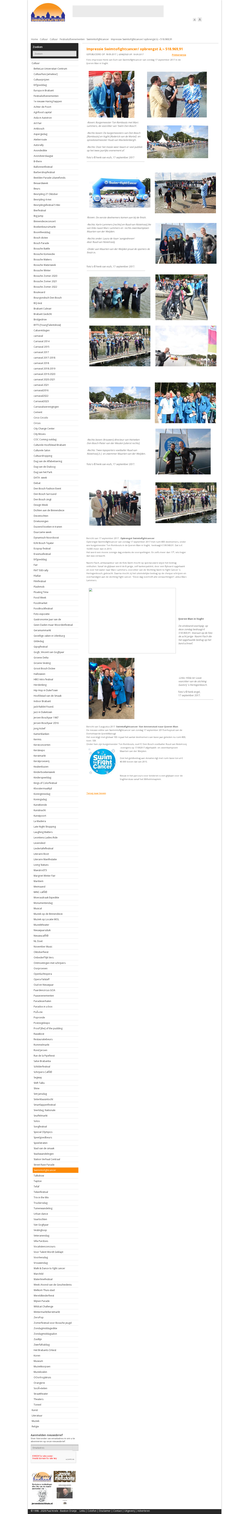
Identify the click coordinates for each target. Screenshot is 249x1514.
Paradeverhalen (42, 1001)
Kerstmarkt (40, 755)
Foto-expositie (42, 614)
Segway (38, 1077)
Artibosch (39, 128)
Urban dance (41, 1213)
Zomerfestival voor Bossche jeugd (53, 1323)
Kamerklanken (41, 734)
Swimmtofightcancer (98, 39)
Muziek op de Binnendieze (48, 914)
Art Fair (38, 123)
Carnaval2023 (41, 401)
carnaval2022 (41, 395)
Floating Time (41, 592)
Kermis (37, 739)
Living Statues (41, 864)
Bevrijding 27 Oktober (46, 194)
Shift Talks (39, 1083)
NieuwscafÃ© (41, 935)
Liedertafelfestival (43, 848)
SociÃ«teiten (40, 1388)
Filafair (37, 575)
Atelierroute (40, 139)
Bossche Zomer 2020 (45, 276)
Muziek (35, 1421)
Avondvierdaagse (43, 156)
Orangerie (39, 1382)
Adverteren (143, 1510)
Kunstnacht (40, 810)
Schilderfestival (42, 1066)
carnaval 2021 (41, 385)
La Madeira (40, 821)
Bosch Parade (41, 243)
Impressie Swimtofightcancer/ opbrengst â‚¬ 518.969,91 (141, 39)
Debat (37, 483)
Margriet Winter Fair (44, 875)
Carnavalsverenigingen (46, 406)
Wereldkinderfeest (44, 1295)
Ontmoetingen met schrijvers (50, 963)
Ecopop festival (42, 548)
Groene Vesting (42, 663)
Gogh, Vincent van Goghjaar (49, 652)
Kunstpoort (40, 815)
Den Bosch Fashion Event (47, 488)
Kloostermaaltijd (43, 788)
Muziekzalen (40, 1372)
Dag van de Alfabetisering (48, 461)
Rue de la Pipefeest (44, 1055)
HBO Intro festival (43, 679)
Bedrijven (124, 29)
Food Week (40, 597)
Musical (38, 908)
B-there (38, 161)
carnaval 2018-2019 (44, 368)
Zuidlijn (38, 1339)
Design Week (41, 505)
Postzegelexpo (42, 1023)
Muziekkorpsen (42, 1366)
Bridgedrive (40, 319)
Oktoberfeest (41, 952)
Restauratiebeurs (43, 1039)
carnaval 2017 (41, 352)
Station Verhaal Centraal (47, 1159)
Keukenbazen (41, 766)
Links (82, 1510)
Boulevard (39, 292)
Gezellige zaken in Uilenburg (49, 635)
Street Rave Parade (44, 1164)
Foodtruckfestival (43, 608)
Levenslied (39, 843)
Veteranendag (41, 1235)
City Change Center (44, 428)
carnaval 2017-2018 (44, 357)
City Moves (40, 434)
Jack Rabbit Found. (44, 706)
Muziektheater (41, 924)
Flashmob (39, 586)
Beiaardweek (41, 183)
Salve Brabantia (42, 1061)
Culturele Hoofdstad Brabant (50, 445)
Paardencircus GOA (44, 990)
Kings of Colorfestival (45, 783)
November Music (43, 946)
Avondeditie (40, 150)
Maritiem (38, 881)
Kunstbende (40, 804)
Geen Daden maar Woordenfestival (53, 625)
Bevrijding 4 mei (42, 199)
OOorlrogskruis (42, 1377)
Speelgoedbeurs (43, 1137)
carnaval (38, 336)
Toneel (37, 1404)
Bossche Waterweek (45, 265)
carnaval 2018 (41, 363)
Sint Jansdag (40, 1093)
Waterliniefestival (43, 1279)
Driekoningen (41, 521)
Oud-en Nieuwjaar (44, 984)
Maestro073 (40, 870)
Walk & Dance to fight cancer (49, 1268)
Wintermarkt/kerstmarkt (47, 1312)
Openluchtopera (43, 974)
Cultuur (107, 29)
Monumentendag (43, 903)
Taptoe (38, 1181)
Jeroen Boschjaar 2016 (46, 723)
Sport (168, 29)
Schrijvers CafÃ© (43, 1072)
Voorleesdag (41, 1257)
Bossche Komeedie (44, 254)
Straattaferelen (189, 29)
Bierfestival (40, 210)
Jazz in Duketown (43, 712)
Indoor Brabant (42, 701)
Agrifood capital (43, 112)
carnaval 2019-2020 (44, 374)
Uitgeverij (129, 1510)
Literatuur (37, 1415)
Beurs (37, 188)
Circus (37, 423)
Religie (35, 1426)
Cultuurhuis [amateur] (46, 74)
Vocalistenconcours (44, 1246)
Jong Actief (39, 728)
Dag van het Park (43, 472)
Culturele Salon (42, 450)
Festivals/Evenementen (72, 39)
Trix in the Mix (41, 1197)
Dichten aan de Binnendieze (49, 510)
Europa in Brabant (44, 90)
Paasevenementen (44, 995)
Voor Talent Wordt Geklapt (48, 1252)
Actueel (36, 29)
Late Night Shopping (45, 826)
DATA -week (40, 477)
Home (34, 39)
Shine (36, 1088)
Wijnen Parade (42, 1301)
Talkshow (39, 1175)
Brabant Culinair (43, 308)
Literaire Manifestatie (45, 859)
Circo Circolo (41, 417)
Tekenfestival (41, 1192)
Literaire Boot (41, 854)
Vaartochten (40, 1219)
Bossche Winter (42, 270)
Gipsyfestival (41, 646)
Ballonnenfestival (43, 166)
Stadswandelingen (44, 1153)
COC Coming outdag (45, 439)
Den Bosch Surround (45, 494)
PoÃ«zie (38, 1012)
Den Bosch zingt (42, 499)
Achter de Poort (42, 106)
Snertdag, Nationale (44, 1110)
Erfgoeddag (40, 85)
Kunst (35, 1410)
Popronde (39, 1017)
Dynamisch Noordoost (46, 537)
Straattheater (41, 1393)
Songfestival (40, 1126)
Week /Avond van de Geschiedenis (53, 1284)
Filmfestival (40, 581)
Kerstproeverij (41, 761)
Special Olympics (43, 1132)
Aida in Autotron (43, 117)
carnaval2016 (41, 390)
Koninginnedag (42, 794)
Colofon (92, 1510)
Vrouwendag (41, 1263)
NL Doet (38, 941)
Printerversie (179, 54)
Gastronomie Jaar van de (47, 619)
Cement (38, 412)
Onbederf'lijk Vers (43, 957)
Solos (37, 1121)
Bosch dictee (41, 237)
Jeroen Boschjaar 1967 (46, 717)
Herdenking (40, 684)
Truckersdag (40, 1203)
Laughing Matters (43, 832)
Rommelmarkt (41, 1044)
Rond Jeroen (40, 1050)
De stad (51, 29)
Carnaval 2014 (41, 341)
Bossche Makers (43, 259)
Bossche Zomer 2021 (45, 281)
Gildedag (39, 641)
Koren (37, 1355)
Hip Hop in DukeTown (46, 690)
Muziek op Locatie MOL (46, 919)
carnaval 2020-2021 (44, 379)
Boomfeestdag (42, 232)
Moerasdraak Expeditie (46, 897)
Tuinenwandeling (43, 1208)
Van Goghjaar (41, 1224)
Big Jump (38, 216)
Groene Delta (41, 657)
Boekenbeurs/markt (45, 226)
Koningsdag (40, 799)
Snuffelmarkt (40, 1115)
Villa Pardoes (41, 1241)
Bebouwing (70, 29)
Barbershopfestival (44, 172)
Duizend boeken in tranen (48, 526)
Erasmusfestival (42, 554)
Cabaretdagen (42, 330)
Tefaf (36, 1186)
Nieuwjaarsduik (42, 930)
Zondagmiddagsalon (45, 1333)
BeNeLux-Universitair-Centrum (50, 68)
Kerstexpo (39, 750)
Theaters (38, 1399)
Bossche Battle (42, 248)
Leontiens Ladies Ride (46, 837)
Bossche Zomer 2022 (45, 286)
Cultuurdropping (43, 455)
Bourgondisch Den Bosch (48, 297)
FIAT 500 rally (41, 570)
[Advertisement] (118, 11)
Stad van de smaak (44, 1148)
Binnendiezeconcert (45, 221)
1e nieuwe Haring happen (48, 101)
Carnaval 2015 (41, 346)
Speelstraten (40, 1143)
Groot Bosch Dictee (44, 668)
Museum (38, 1361)
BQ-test (38, 303)
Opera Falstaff (41, 979)
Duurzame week (42, 532)
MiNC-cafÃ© (40, 892)
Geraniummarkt (42, 630)
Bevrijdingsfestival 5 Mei (47, 205)
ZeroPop (39, 1317)
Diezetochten (41, 515)
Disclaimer (105, 1510)
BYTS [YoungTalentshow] (47, 325)
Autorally (39, 145)
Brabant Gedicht (43, 314)
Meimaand (39, 886)
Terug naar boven (96, 793)
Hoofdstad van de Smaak (47, 695)
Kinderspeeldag (42, 777)
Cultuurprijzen (41, 79)
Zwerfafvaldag (42, 1344)
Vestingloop (40, 1230)
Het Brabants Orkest (45, 1350)
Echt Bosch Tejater (44, 543)
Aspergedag (40, 134)
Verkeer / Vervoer (147, 29)
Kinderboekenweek (44, 772)
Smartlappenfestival (45, 1104)
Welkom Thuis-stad (44, 1290)
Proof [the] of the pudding (48, 1028)
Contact (117, 1510)
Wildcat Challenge (43, 1306)
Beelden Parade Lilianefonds (49, 177)
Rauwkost (39, 1033)
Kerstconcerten (42, 744)
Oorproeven (40, 968)
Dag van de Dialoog (44, 466)
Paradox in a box (43, 1006)
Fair (36, 565)
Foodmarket (40, 603)
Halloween (39, 674)
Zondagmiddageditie (45, 1328)
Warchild (38, 1273)
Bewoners (89, 29)
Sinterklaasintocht (43, 1099)
